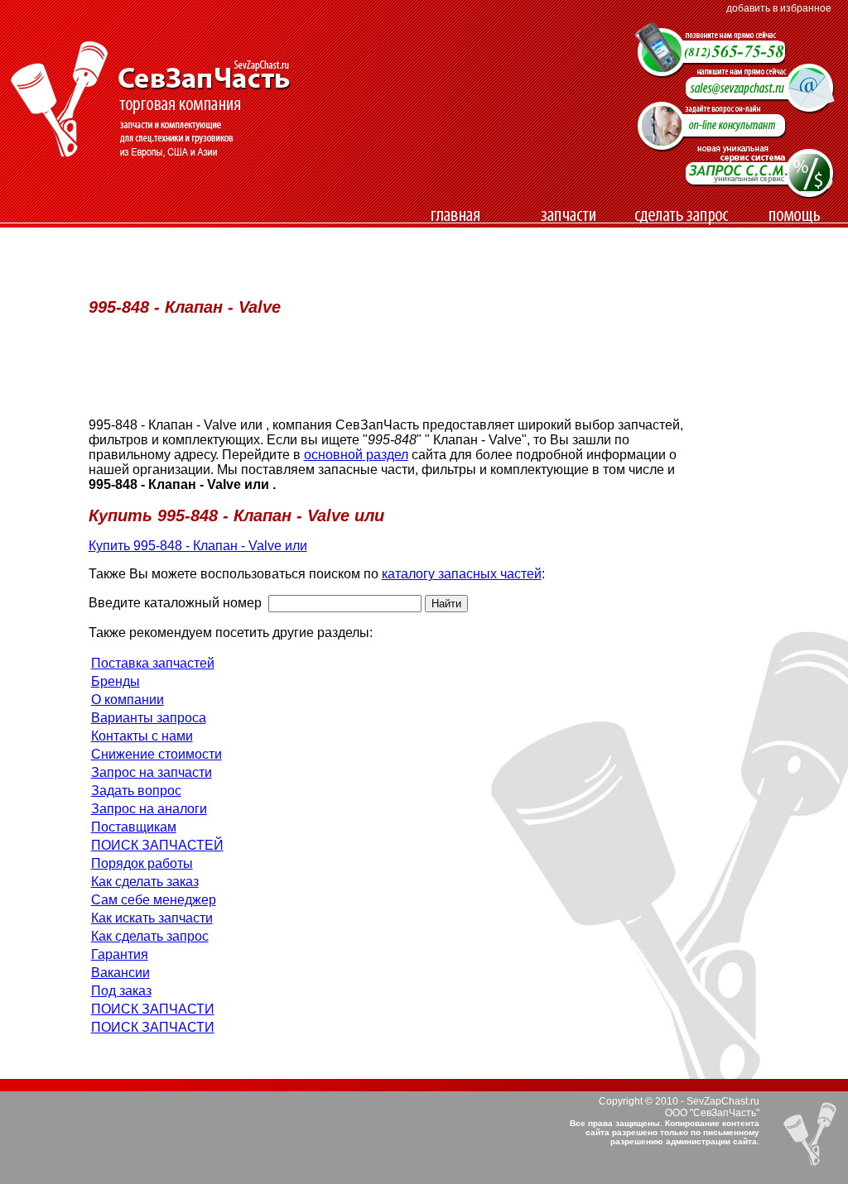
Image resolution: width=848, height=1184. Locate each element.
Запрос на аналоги (149, 809)
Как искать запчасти (152, 918)
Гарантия (119, 954)
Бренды (115, 681)
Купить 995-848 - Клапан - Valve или (198, 546)
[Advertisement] (378, 235)
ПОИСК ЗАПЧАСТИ (152, 1009)
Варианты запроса (148, 718)
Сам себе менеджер (153, 900)
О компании (127, 700)
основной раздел (356, 455)
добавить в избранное (778, 8)
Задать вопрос (136, 791)
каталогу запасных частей (462, 574)
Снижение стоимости (156, 754)
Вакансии (120, 973)
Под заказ (121, 991)
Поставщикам (133, 827)
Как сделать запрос (150, 936)
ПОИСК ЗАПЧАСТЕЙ (157, 845)
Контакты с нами (142, 736)
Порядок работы (142, 863)
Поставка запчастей (152, 663)
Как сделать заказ (145, 882)
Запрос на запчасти (151, 772)
